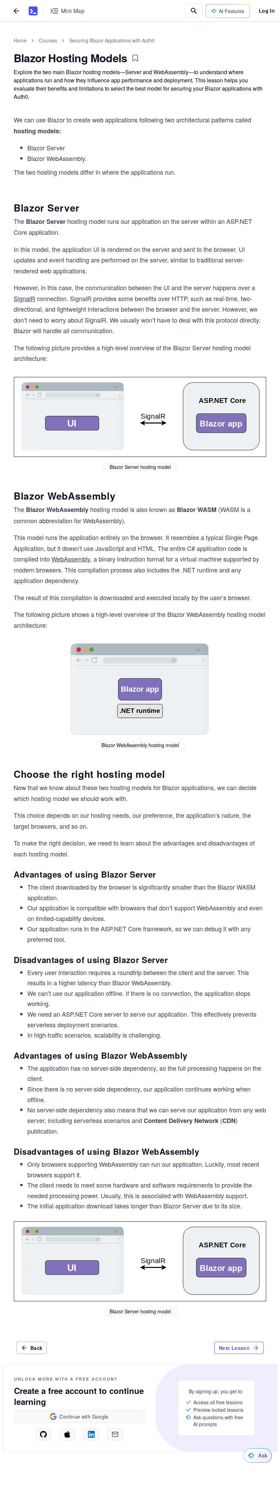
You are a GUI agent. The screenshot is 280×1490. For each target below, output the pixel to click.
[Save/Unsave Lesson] (135, 58)
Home (20, 40)
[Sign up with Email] (115, 1434)
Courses (48, 40)
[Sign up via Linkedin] (91, 1434)
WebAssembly (71, 558)
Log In (267, 10)
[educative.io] (33, 10)
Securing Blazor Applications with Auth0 (112, 40)
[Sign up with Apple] (67, 1434)
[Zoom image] (140, 418)
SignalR (24, 298)
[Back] (16, 11)
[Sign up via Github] (43, 1434)
